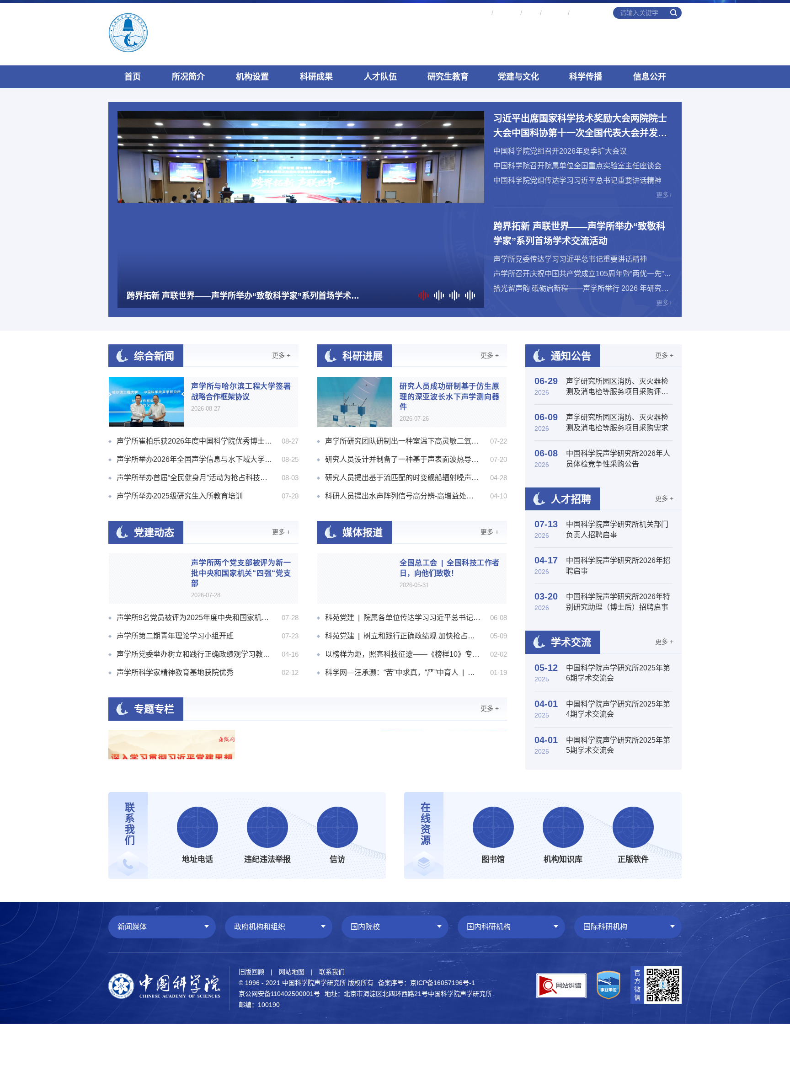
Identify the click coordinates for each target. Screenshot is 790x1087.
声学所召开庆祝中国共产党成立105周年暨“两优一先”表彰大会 (583, 274)
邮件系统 (476, 12)
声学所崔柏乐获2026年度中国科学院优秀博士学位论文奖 (194, 441)
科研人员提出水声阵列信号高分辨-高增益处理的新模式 (402, 496)
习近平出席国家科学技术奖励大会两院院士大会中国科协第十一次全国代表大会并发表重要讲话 (580, 126)
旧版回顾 (251, 971)
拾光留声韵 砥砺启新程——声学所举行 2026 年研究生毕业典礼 (583, 288)
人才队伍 (380, 76)
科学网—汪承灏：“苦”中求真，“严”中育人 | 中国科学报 (402, 672)
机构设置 (252, 76)
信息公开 (649, 76)
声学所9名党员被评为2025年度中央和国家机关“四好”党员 (194, 617)
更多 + (281, 355)
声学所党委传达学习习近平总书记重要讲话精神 (570, 259)
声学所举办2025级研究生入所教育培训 (180, 496)
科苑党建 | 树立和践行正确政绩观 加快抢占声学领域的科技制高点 (402, 636)
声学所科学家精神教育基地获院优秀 (175, 672)
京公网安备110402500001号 (279, 993)
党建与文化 (518, 76)
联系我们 (332, 971)
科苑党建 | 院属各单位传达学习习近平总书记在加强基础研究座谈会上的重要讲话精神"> (402, 617)
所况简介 (188, 76)
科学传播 (585, 76)
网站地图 (291, 971)
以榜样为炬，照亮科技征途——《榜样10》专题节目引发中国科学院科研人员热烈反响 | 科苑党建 (402, 654)
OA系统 (507, 12)
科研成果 (316, 76)
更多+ (664, 195)
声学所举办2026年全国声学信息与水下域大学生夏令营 (194, 459)
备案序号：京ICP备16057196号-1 (426, 982)
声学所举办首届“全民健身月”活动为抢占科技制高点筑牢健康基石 (194, 478)
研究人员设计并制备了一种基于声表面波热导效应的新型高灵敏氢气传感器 (402, 459)
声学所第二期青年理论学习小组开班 (175, 636)
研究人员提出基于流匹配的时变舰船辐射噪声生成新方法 (402, 478)
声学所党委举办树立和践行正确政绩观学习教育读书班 (194, 654)
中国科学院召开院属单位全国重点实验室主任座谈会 (577, 166)
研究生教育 (448, 76)
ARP (530, 12)
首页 (132, 76)
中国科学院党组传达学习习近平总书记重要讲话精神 (577, 180)
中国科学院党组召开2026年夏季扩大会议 (560, 151)
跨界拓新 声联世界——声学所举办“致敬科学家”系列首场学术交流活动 (579, 233)
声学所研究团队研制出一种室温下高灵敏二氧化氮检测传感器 (402, 441)
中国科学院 (588, 12)
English (554, 12)
